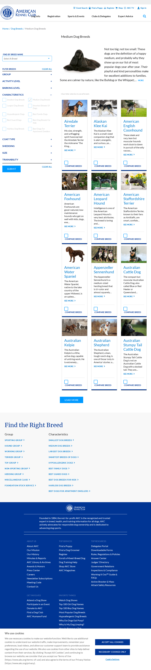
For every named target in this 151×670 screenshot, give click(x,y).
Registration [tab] (53, 16)
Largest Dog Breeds (59, 451)
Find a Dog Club (35, 612)
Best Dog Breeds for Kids (62, 480)
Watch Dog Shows (68, 600)
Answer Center (98, 558)
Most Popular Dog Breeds (72, 612)
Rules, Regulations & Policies (105, 554)
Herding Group (13, 474)
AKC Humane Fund (37, 616)
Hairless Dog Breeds (60, 485)
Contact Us (32, 586)
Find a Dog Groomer (69, 550)
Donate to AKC (34, 608)
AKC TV (130, 8)
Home (5, 28)
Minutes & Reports (36, 558)
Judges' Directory (100, 562)
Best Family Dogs (58, 468)
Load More (71, 399)
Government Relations (102, 566)
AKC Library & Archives (39, 562)
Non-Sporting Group (16, 468)
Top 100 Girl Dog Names (71, 604)
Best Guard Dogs (58, 474)
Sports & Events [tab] (76, 16)
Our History (33, 554)
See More (68, 150)
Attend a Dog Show (36, 600)
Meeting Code (34, 582)
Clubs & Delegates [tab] (101, 16)
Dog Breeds (17, 28)
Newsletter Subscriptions (39, 578)
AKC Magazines (67, 570)
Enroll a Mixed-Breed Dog (72, 558)
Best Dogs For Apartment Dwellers (68, 491)
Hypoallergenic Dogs (61, 463)
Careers (31, 574)
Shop (121, 8)
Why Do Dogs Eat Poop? (71, 620)
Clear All (47, 69)
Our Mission (33, 550)
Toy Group (10, 463)
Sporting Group (13, 440)
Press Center (33, 570)
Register (110, 8)
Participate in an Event (38, 604)
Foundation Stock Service (19, 485)
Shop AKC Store (67, 566)
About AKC (33, 546)
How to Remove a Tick (70, 628)
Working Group (13, 451)
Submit (11, 168)
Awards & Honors (36, 566)
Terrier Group (13, 457)
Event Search (81, 8)
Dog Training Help (68, 562)
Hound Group (12, 446)
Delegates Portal (99, 546)
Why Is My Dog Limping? (71, 624)
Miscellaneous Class (16, 480)
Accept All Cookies (112, 642)
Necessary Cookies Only (112, 652)
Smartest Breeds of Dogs (63, 457)
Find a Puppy (97, 8)
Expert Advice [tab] (125, 16)
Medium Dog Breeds (59, 446)
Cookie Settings (112, 659)
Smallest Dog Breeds (60, 440)
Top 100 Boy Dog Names (71, 608)
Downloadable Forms (102, 550)
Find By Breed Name (13, 54)
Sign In (143, 8)
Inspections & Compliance (104, 570)
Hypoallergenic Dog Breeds (73, 616)
